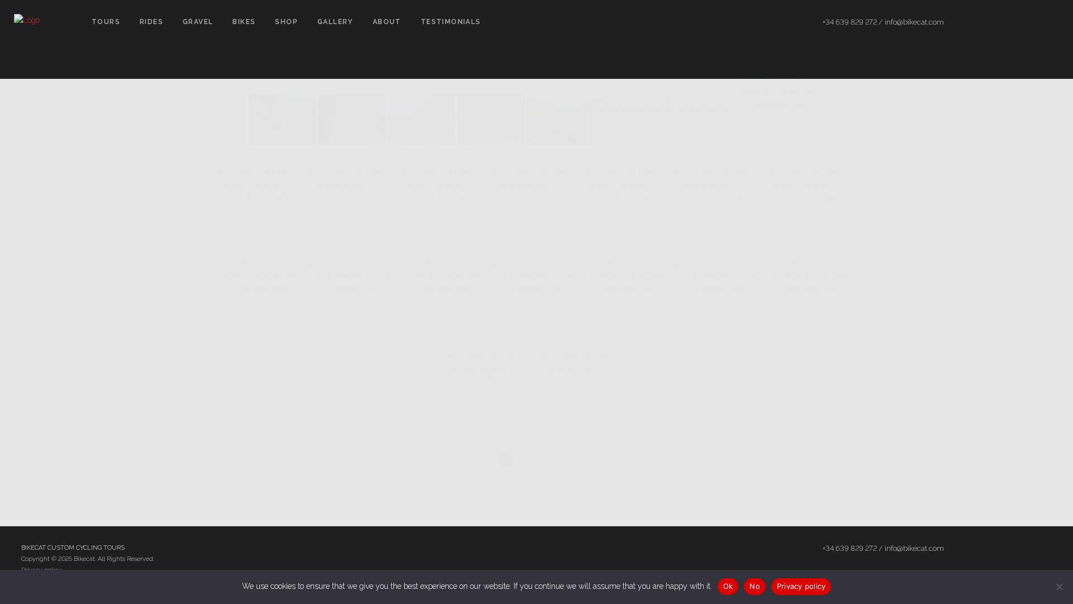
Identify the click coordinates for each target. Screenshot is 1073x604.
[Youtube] (1049, 22)
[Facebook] (988, 22)
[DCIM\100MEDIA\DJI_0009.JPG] (560, 119)
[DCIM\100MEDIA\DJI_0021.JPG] (698, 119)
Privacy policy (801, 586)
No (754, 586)
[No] (1059, 586)
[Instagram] (1028, 22)
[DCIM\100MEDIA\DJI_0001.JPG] (421, 119)
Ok (728, 586)
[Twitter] (1008, 22)
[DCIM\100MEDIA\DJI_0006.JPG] (490, 119)
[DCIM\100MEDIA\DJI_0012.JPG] (629, 119)
